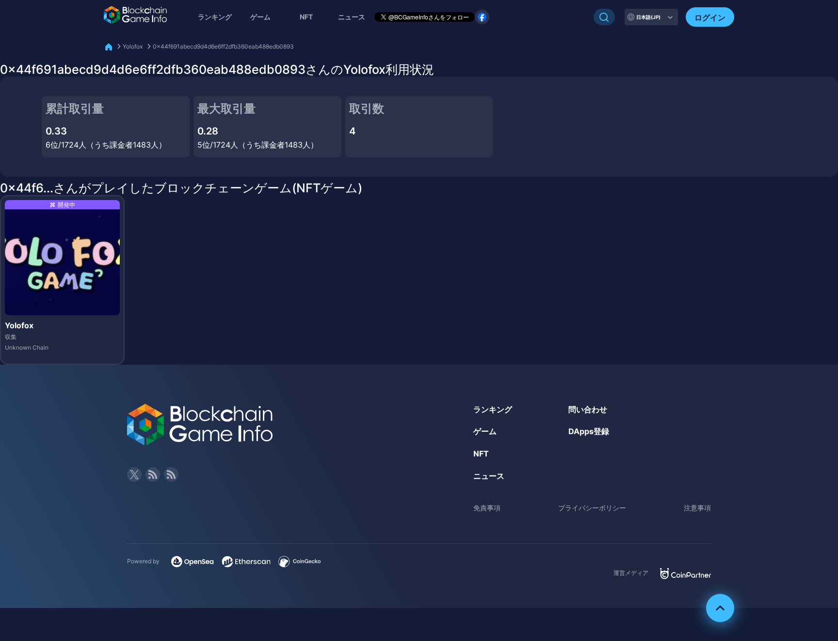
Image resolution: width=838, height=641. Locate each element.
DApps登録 (588, 431)
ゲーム (260, 17)
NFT (306, 17)
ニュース (488, 476)
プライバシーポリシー (592, 508)
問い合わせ (587, 409)
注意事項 (697, 508)
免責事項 (486, 508)
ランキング (215, 17)
